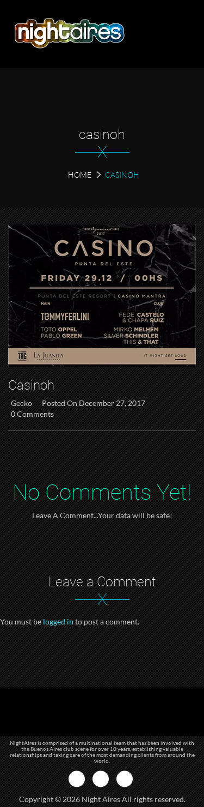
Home (79, 174)
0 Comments (32, 413)
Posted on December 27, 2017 (93, 403)
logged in (58, 621)
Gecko (21, 403)
